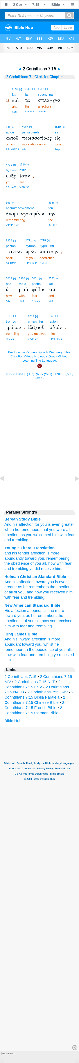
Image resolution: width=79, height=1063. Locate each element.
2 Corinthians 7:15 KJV (47, 692)
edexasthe (35, 321)
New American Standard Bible (32, 605)
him (55, 535)
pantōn (11, 246)
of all (8, 592)
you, (38, 644)
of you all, (32, 621)
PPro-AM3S (56, 338)
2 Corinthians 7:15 (20, 676)
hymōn (31, 246)
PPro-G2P (31, 263)
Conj (14, 111)
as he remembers (33, 587)
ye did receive (41, 568)
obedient (12, 535)
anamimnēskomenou (21, 208)
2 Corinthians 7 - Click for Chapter (34, 77)
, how (51, 563)
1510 (23, 164)
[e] (20, 89)
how (45, 621)
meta (22, 284)
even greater (63, 524)
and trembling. (40, 626)
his (15, 524)
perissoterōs (31, 132)
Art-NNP (29, 111)
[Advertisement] (39, 468)
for (37, 524)
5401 (35, 278)
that (44, 529)
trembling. (20, 540)
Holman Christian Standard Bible (35, 576)
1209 (31, 316)
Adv (24, 149)
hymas (11, 170)
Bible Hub (13, 721)
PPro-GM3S (12, 149)
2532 (15, 89)
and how (34, 592)
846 (8, 126)
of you (35, 563)
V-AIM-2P (33, 338)
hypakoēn (47, 246)
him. (8, 660)
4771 (9, 164)
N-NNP (42, 111)
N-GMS (36, 301)
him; (58, 568)
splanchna (45, 94)
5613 (9, 278)
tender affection (31, 553)
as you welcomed (36, 535)
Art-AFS (52, 225)
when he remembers (22, 529)
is (49, 524)
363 (8, 202)
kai (14, 94)
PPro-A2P (11, 187)
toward (30, 558)
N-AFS (43, 263)
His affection (15, 610)
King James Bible (20, 634)
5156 (9, 316)
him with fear (15, 626)
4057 (25, 126)
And (7, 524)
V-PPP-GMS (12, 225)
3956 (9, 240)
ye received (64, 655)
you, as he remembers (37, 615)
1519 (58, 126)
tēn (50, 208)
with (63, 535)
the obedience (41, 649)
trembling (19, 568)
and (7, 540)
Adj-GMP (11, 263)
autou (10, 132)
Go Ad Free (8, 1053)
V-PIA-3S (24, 187)
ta (26, 94)
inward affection (32, 639)
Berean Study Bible (22, 519)
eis (57, 132)
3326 (22, 278)
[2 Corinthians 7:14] (5, 488)
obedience (19, 563)
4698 (41, 89)
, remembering (57, 558)
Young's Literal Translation (29, 548)
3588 (28, 89)
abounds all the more (45, 610)
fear (71, 535)
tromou (11, 321)
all (68, 529)
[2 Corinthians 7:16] (73, 488)
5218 (43, 240)
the (7, 563)
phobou (37, 284)
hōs (8, 284)
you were (57, 529)
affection (26, 524)
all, (69, 649)
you (43, 524)
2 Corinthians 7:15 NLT (34, 682)
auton (53, 321)
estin (23, 170)
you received (54, 592)
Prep (57, 149)
